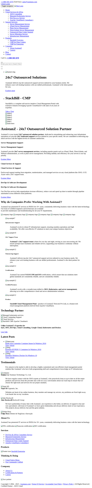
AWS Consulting (16, 14)
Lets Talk (4, 332)
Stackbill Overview (17, 40)
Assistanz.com (25, 484)
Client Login (5, 4)
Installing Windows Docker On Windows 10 (21, 355)
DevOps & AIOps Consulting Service (18, 435)
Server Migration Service (19, 34)
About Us (8, 471)
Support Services (11, 22)
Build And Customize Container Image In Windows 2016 (25, 343)
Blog (7, 52)
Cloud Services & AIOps (14, 12)
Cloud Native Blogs (12, 460)
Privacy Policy (68, 484)
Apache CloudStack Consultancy (21, 20)
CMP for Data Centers (18, 42)
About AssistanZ (16, 48)
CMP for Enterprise (17, 44)
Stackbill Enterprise (18, 451)
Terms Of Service (38, 484)
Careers (12, 50)
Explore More (6, 159)
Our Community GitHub (14, 462)
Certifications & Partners (14, 473)
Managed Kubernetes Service (20, 16)
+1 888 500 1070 (7, 2)
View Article (9, 345)
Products (8, 38)
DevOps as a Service (17, 18)
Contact (8, 54)
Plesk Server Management (19, 28)
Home (7, 10)
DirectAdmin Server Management (22, 30)
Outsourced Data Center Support (21, 32)
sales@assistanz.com (29, 2)
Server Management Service (20, 24)
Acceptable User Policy (53, 484)
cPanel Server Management (19, 26)
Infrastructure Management (19, 36)
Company (8, 46)
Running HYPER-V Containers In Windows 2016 (23, 349)
